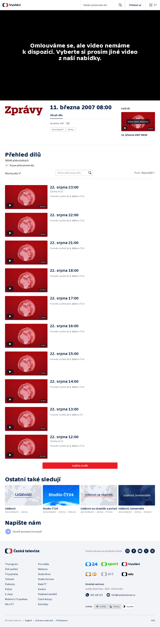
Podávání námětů (47, 594)
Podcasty (10, 584)
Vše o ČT (9, 604)
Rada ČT (42, 584)
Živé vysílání (11, 569)
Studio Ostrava (46, 579)
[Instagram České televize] (127, 551)
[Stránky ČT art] (107, 575)
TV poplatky (11, 574)
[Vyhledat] (90, 173)
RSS (153, 620)
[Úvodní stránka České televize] (22, 551)
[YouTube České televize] (140, 551)
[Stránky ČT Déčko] (91, 575)
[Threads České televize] (152, 551)
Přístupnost (62, 620)
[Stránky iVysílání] (131, 565)
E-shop (9, 594)
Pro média (43, 564)
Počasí (8, 589)
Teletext (9, 579)
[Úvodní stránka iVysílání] (14, 5)
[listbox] (114, 606)
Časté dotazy (45, 599)
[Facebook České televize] (133, 551)
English (28, 620)
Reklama (43, 569)
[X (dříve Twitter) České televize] (146, 551)
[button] (138, 122)
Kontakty (43, 604)
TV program (11, 564)
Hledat (120, 5)
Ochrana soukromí (44, 620)
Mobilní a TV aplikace (16, 599)
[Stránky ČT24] (91, 565)
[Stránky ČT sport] (109, 565)
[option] (101, 606)
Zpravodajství (58, 129)
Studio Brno (44, 574)
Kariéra (42, 589)
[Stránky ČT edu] (127, 575)
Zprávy (71, 129)
